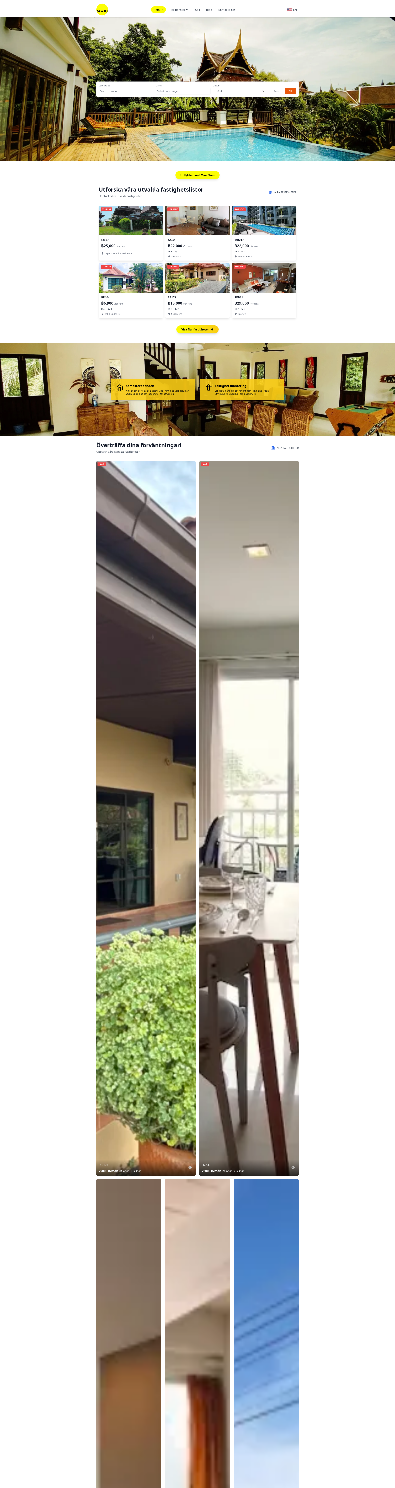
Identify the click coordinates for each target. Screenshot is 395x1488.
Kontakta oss (226, 10)
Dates (159, 85)
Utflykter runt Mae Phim (197, 175)
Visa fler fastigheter (195, 329)
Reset (276, 91)
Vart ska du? (105, 85)
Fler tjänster (177, 10)
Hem (157, 10)
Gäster (216, 85)
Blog (209, 10)
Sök (197, 10)
